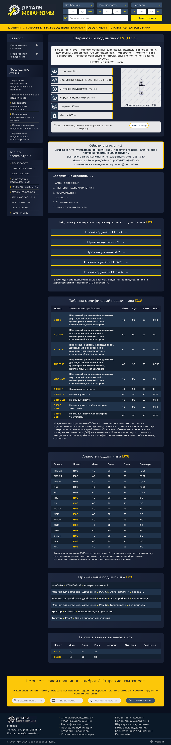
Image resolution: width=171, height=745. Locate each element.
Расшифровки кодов (74, 724)
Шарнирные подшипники (132, 724)
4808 (14, 207)
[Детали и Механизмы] (31, 10)
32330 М (16, 192)
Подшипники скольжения (18, 55)
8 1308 (57, 320)
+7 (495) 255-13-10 (133, 156)
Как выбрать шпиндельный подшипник (18, 105)
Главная (14, 27)
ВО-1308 (58, 334)
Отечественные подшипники (134, 730)
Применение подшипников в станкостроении (19, 136)
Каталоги (78, 27)
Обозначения (98, 27)
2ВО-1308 (59, 378)
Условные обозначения (76, 720)
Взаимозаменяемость (71, 207)
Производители (56, 27)
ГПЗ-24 (97, 79)
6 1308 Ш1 (59, 399)
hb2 (73, 79)
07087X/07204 (20, 178)
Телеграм (94, 160)
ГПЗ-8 (107, 79)
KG (79, 79)
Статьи (116, 27)
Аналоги (62, 197)
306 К (15, 173)
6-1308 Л (58, 389)
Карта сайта (123, 734)
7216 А (15, 197)
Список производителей (77, 717)
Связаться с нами (136, 27)
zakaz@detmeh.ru (126, 164)
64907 (15, 202)
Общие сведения (67, 182)
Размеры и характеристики (74, 187)
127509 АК (17, 187)
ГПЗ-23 (86, 79)
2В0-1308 (59, 364)
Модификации (65, 192)
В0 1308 (58, 349)
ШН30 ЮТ (17, 168)
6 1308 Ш (59, 394)
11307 (57, 651)
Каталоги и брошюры (75, 730)
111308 (57, 657)
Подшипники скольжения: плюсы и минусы (22, 117)
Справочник (32, 27)
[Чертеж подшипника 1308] (141, 87)
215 (13, 163)
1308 (75, 497)
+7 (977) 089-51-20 (127, 160)
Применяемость (66, 202)
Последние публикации (76, 727)
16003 (15, 212)
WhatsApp (108, 160)
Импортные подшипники (131, 727)
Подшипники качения (18, 47)
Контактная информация (77, 734)
